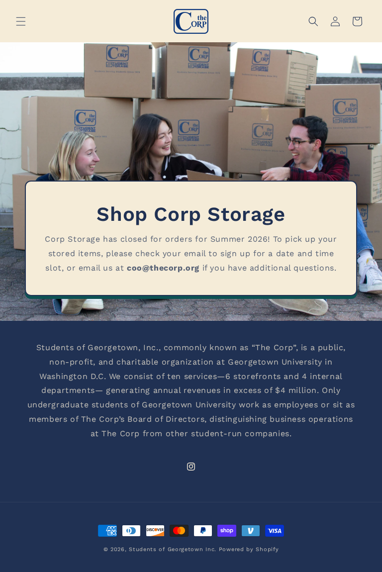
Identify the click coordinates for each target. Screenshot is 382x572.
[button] (21, 21)
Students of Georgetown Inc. (172, 549)
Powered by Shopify (249, 549)
